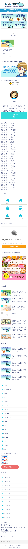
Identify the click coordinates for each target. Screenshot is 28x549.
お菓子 (5, 394)
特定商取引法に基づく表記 (8, 531)
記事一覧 (3, 533)
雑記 (4, 449)
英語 (4, 441)
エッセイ (5, 386)
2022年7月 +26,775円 (8, 179)
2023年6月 (6, 489)
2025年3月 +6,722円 (7, 124)
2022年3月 (6, 509)
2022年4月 (6, 505)
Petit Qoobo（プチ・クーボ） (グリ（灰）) (12, 240)
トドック (5, 405)
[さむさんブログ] (14, 7)
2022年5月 (6, 501)
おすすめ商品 (7, 390)
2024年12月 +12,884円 (8, 129)
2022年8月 (6, 493)
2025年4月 (6, 477)
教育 (4, 429)
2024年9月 (6, 485)
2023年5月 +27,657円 (8, 162)
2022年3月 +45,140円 (8, 186)
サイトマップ (5, 522)
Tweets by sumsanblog (8, 537)
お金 (4, 397)
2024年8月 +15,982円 (8, 136)
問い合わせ (4, 529)
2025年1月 (6, 481)
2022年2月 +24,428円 (8, 187)
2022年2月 (6, 513)
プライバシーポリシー (7, 526)
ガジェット (6, 401)
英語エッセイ (7, 445)
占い (4, 425)
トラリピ (5, 409)
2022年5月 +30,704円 (8, 182)
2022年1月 (6, 517)
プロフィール (7, 417)
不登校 (5, 421)
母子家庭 (5, 437)
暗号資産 (5, 433)
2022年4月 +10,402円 (8, 184)
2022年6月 (6, 497)
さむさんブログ (5, 524)
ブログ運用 (6, 413)
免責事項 (19, 545)
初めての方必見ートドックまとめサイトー (13, 527)
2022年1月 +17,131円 (8, 189)
